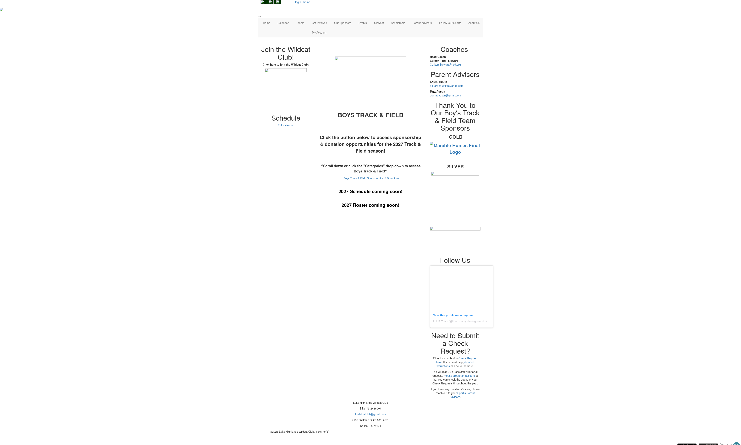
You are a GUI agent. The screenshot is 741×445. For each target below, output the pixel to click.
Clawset (379, 23)
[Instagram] (271, 2)
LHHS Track (440, 321)
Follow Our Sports (450, 23)
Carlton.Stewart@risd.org (445, 64)
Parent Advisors (422, 23)
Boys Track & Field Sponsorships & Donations (371, 178)
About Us (474, 23)
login (298, 2)
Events (363, 23)
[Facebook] (263, 2)
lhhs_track (458, 321)
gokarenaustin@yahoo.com (447, 86)
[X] (278, 2)
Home (266, 23)
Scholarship (398, 23)
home (306, 2)
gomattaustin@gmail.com (445, 95)
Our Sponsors (342, 23)
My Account (319, 32)
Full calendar (286, 125)
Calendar (283, 23)
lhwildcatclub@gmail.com (370, 414)
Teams (300, 23)
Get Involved (319, 23)
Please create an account (459, 375)
